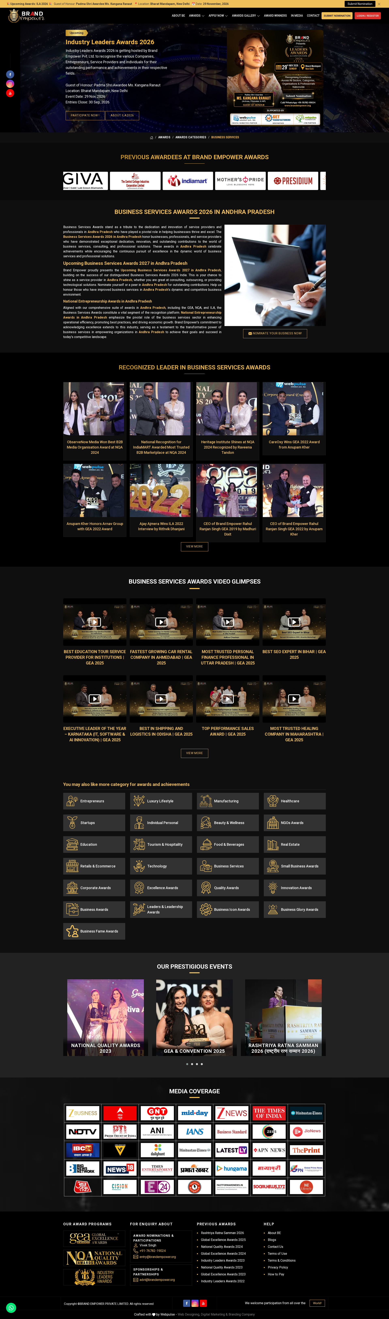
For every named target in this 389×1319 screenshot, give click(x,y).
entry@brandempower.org (158, 1257)
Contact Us (275, 1247)
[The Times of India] (269, 1113)
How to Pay (276, 1274)
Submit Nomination (360, 3)
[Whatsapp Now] (11, 1308)
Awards (195, 15)
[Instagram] (195, 1303)
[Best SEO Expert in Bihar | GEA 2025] (294, 622)
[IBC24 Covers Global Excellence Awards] (82, 1150)
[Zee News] (231, 1113)
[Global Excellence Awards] (94, 1238)
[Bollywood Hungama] (231, 1168)
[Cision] (120, 1187)
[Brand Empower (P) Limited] (26, 16)
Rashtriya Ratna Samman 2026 (222, 1233)
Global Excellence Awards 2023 (223, 1274)
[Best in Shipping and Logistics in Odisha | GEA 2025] (161, 699)
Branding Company (242, 1314)
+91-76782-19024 (153, 1251)
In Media (297, 15)
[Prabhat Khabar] (194, 1168)
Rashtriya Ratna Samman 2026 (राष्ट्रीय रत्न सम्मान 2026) (283, 1048)
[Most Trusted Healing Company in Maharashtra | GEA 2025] (294, 699)
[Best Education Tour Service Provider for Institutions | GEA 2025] (94, 622)
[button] (187, 1064)
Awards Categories (190, 137)
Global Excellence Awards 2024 (223, 1254)
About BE (178, 15)
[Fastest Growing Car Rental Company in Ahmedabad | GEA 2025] (161, 622)
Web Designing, (189, 1314)
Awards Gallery (244, 15)
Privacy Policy (278, 1267)
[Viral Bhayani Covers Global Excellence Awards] (120, 1150)
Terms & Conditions (282, 1260)
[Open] (203, 16)
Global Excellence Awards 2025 (223, 1240)
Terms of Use (277, 1254)
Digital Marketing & (214, 1314)
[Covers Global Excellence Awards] (306, 1113)
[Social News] (269, 1187)
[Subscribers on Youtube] (10, 93)
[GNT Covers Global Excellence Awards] (157, 1113)
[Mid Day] (194, 1113)
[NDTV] (82, 1132)
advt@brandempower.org (157, 1280)
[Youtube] (203, 1303)
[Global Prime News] (306, 1168)
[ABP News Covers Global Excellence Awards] (120, 1113)
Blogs (272, 1240)
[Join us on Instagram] (10, 84)
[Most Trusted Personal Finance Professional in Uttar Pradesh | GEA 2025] (227, 622)
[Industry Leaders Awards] (94, 1277)
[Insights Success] (157, 1187)
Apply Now (216, 15)
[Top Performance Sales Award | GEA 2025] (227, 699)
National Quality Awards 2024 (222, 1247)
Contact (313, 15)
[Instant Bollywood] (194, 1187)
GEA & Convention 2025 (194, 1051)
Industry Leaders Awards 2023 (223, 1260)
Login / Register (368, 15)
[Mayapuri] (269, 1168)
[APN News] (269, 1150)
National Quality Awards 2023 (105, 1048)
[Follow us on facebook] (10, 74)
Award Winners (275, 15)
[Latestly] (231, 1150)
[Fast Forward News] (231, 1187)
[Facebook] (186, 1303)
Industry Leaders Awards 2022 (223, 1281)
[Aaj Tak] (82, 1187)
